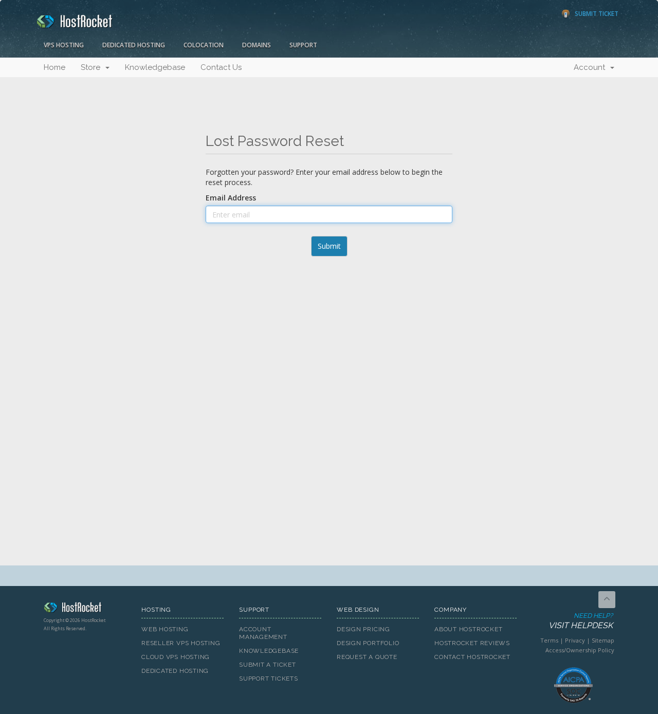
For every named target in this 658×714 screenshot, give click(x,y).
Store (92, 67)
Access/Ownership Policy (579, 650)
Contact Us (221, 67)
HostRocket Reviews (472, 643)
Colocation (204, 45)
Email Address (231, 198)
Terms (549, 640)
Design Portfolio (368, 643)
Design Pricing (363, 629)
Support (303, 45)
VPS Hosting (64, 45)
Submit (329, 246)
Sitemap (603, 640)
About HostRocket (468, 629)
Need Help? (581, 621)
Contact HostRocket (472, 657)
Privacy (575, 640)
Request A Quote (367, 657)
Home (54, 67)
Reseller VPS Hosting (181, 643)
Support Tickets (268, 678)
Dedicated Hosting (133, 45)
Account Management (263, 633)
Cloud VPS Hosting (175, 657)
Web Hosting (165, 629)
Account (591, 67)
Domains (256, 45)
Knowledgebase (155, 67)
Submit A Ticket (267, 664)
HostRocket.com (85, 609)
